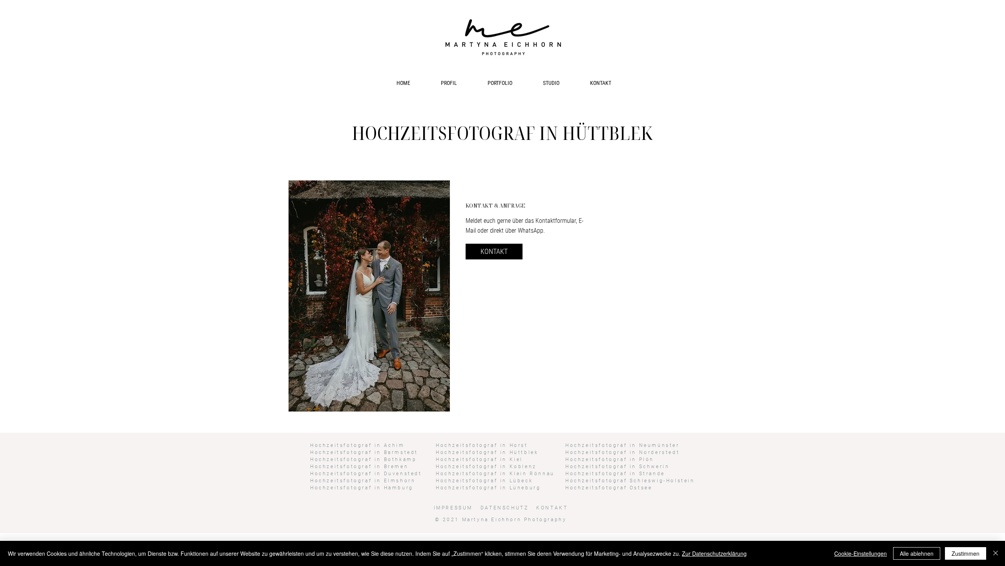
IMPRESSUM (453, 508)
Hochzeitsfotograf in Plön (609, 459)
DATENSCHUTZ (506, 508)
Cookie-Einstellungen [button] (860, 553)
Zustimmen (965, 553)
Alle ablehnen (917, 553)
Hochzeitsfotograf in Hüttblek (487, 452)
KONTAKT (552, 508)
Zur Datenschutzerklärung (714, 553)
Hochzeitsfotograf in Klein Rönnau (495, 473)
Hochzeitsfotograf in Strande (615, 473)
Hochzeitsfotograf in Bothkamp (363, 459)
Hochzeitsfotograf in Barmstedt (364, 452)
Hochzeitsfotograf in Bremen (359, 466)
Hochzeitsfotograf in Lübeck (484, 480)
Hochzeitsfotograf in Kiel (479, 459)
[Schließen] (995, 553)
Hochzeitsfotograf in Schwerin (617, 466)
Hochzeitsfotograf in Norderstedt (622, 452)
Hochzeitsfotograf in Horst (482, 445)
